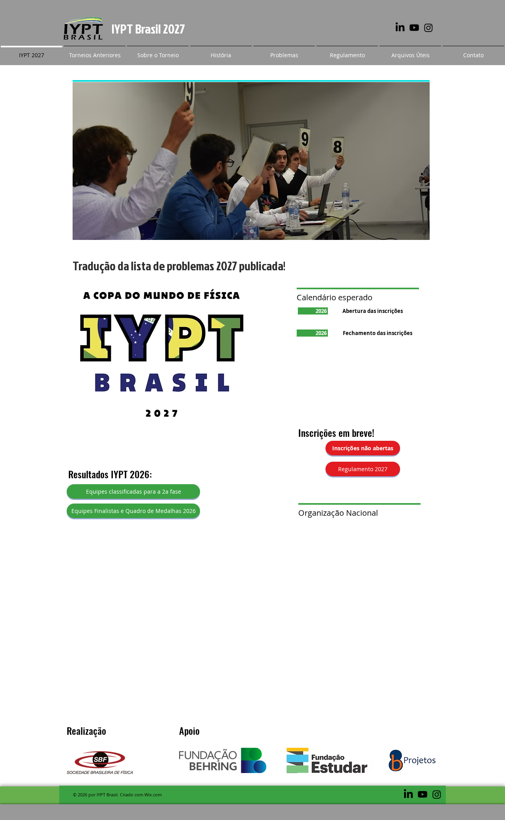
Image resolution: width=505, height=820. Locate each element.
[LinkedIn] (400, 27)
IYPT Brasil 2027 (148, 28)
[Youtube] (414, 27)
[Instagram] (428, 27)
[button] (94, 51)
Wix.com (153, 795)
